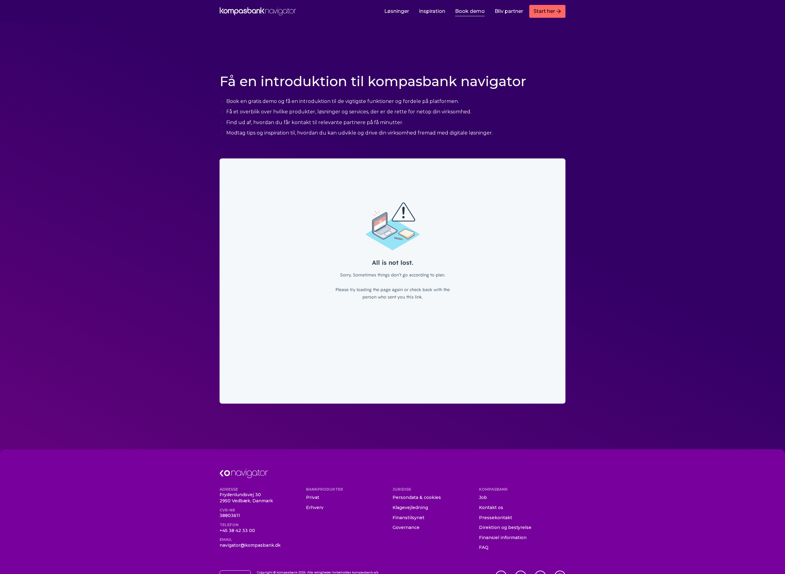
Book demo (470, 11)
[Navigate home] (258, 11)
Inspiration (432, 11)
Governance (405, 527)
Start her (544, 11)
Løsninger (396, 11)
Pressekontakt (495, 517)
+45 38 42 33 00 (237, 530)
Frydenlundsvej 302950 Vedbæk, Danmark (246, 498)
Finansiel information (503, 537)
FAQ (483, 547)
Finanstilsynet (408, 517)
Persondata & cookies (416, 497)
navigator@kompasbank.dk (250, 545)
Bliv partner (509, 11)
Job (483, 497)
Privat (312, 497)
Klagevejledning (410, 507)
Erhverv (315, 507)
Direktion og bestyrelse (505, 527)
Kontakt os (491, 507)
